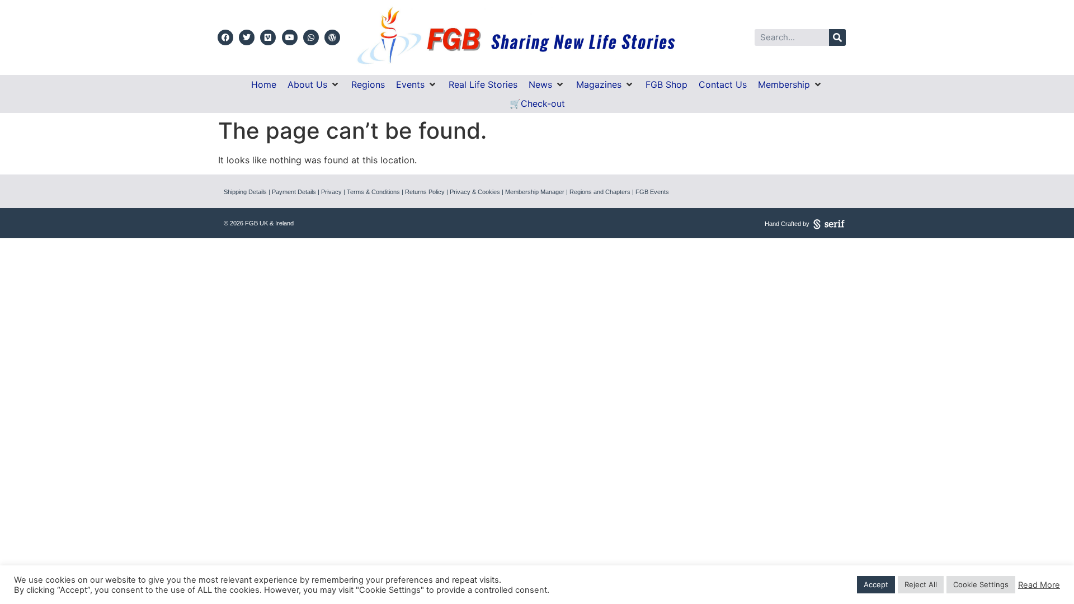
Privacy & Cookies (475, 191)
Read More (1039, 585)
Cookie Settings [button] (981, 584)
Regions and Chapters (599, 191)
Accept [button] (876, 584)
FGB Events (652, 191)
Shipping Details (245, 191)
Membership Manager (534, 191)
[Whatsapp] (311, 37)
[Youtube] (290, 37)
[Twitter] (247, 37)
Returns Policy (425, 191)
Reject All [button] (921, 584)
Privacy (331, 191)
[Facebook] (225, 37)
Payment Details (294, 191)
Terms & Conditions (373, 191)
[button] (314, 84)
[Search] (837, 37)
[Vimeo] (268, 37)
